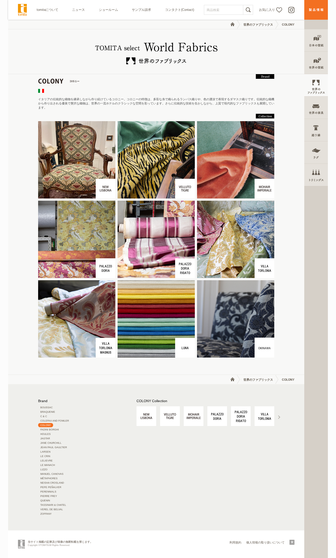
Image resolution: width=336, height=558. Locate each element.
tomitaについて (47, 10)
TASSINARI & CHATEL (53, 505)
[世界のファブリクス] (316, 85)
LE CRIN (45, 456)
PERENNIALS (48, 491)
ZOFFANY (46, 513)
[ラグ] (316, 152)
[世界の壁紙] (316, 63)
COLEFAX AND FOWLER (54, 420)
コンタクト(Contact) (179, 10)
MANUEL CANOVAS (51, 474)
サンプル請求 (141, 10)
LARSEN (45, 451)
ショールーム (108, 10)
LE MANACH (47, 465)
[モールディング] (316, 130)
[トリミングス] (316, 175)
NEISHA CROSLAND (52, 482)
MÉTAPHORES (49, 478)
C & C (43, 416)
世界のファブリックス (258, 24)
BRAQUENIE (47, 411)
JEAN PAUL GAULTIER (53, 447)
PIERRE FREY (48, 496)
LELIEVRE (46, 460)
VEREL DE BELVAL (51, 509)
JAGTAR (45, 438)
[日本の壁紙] (316, 40)
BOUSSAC (46, 407)
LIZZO (43, 469)
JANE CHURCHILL (50, 443)
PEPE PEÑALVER (50, 487)
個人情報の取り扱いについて (265, 542)
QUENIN (45, 500)
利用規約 (235, 542)
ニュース (78, 10)
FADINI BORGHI (49, 429)
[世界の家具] (316, 108)
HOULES (45, 434)
